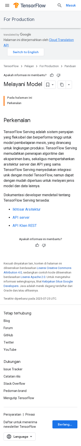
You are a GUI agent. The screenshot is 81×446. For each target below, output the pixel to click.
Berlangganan (67, 424)
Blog (7, 321)
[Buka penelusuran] (59, 5)
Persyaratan (12, 414)
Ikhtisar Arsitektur (26, 209)
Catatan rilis (12, 376)
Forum (8, 328)
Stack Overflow (14, 383)
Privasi (30, 414)
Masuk (71, 5)
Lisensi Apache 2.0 (33, 277)
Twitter (9, 342)
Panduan (70, 66)
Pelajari (29, 66)
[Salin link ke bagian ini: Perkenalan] (34, 120)
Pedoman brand (15, 391)
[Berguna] (51, 75)
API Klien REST (25, 225)
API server (21, 217)
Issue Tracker (13, 369)
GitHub (8, 335)
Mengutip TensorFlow (19, 398)
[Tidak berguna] (58, 75)
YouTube (10, 349)
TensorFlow (11, 66)
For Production (19, 19)
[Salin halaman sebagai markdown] (62, 85)
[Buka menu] (7, 5)
